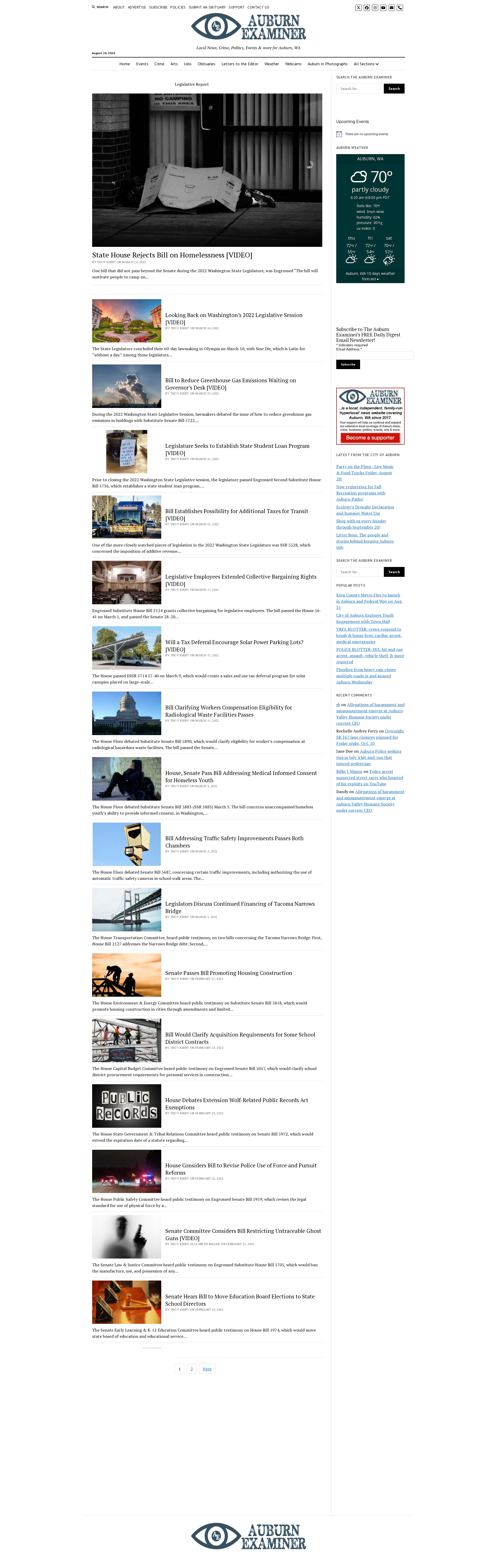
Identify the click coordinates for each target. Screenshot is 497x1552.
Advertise (137, 7)
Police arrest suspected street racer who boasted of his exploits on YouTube (369, 777)
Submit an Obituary (207, 7)
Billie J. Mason (349, 771)
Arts (174, 63)
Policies (178, 7)
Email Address (349, 349)
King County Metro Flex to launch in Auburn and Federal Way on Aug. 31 (369, 601)
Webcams (293, 63)
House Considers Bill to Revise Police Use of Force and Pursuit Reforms (241, 1169)
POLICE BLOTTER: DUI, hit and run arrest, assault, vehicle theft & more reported (370, 655)
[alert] (370, 134)
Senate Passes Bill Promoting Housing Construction (228, 972)
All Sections (364, 63)
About (119, 7)
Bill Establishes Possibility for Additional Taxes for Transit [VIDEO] (236, 514)
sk (338, 704)
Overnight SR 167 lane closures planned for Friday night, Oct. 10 (370, 737)
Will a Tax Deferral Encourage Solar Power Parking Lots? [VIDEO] (234, 645)
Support (237, 7)
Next (207, 1369)
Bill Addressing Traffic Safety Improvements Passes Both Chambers (234, 842)
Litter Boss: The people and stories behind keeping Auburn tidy (365, 541)
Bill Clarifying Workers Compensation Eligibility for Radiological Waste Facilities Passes (228, 711)
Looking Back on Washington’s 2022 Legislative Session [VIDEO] (234, 318)
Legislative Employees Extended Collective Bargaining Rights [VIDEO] (241, 580)
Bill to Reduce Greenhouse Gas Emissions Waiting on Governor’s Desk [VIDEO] (230, 384)
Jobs (188, 63)
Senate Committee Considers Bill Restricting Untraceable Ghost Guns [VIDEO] (243, 1234)
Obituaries (206, 63)
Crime (159, 63)
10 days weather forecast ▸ (370, 276)
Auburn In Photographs (328, 63)
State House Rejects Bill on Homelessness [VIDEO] (172, 255)
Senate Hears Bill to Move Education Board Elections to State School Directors (240, 1300)
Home (124, 63)
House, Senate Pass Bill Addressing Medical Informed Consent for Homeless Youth (241, 776)
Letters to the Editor (240, 63)
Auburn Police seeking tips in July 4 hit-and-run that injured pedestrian (368, 757)
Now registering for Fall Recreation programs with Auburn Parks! (360, 493)
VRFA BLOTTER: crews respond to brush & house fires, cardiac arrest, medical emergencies (369, 635)
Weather (272, 63)
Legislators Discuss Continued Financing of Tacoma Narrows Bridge (240, 907)
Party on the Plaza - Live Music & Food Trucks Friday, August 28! (365, 473)
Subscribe (158, 7)
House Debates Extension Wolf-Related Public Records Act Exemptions (236, 1103)
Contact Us (258, 7)
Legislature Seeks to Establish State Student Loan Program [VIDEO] (237, 449)
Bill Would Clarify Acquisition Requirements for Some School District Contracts (240, 1038)
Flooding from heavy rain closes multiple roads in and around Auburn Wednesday (366, 676)
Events (142, 63)
